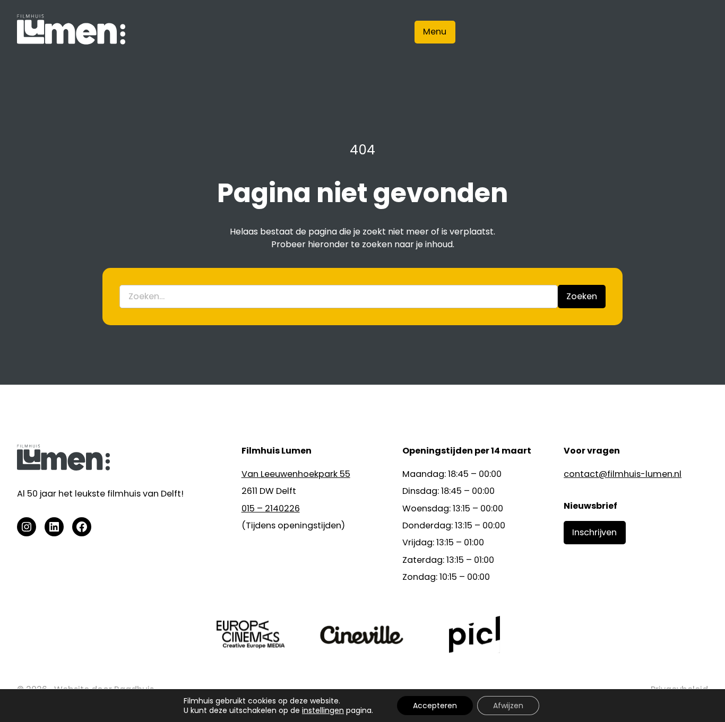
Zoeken (581, 296)
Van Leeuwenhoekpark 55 (295, 474)
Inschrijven (594, 532)
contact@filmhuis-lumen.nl (622, 474)
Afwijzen (508, 705)
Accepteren (435, 705)
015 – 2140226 (270, 508)
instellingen (323, 710)
